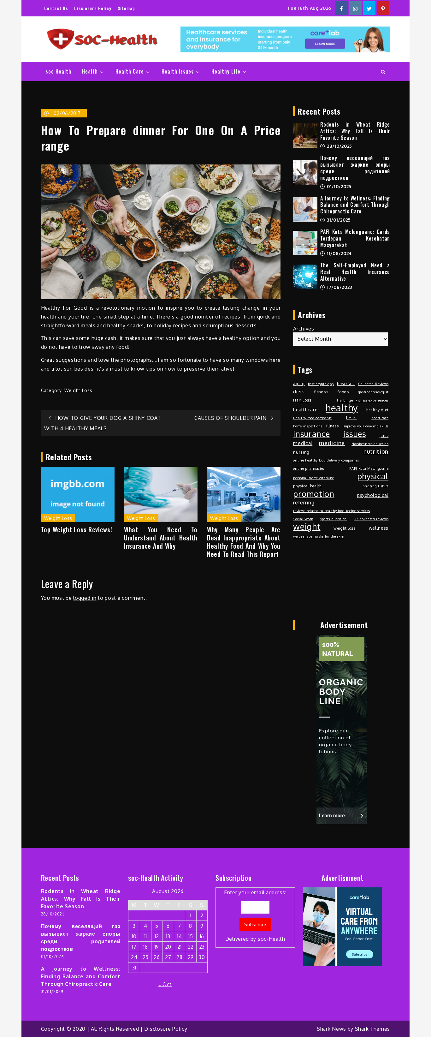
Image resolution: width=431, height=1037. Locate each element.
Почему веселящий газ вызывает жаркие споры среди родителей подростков (355, 167)
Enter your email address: (255, 915)
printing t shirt (375, 486)
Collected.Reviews (373, 384)
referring (303, 502)
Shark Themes (372, 1029)
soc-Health (271, 939)
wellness (379, 528)
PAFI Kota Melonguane (368, 468)
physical (373, 476)
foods (343, 391)
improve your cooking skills (365, 426)
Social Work (303, 519)
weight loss (345, 528)
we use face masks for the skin (318, 536)
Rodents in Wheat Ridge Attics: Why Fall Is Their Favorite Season (355, 131)
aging (299, 383)
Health (90, 71)
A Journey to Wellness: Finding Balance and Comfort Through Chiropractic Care (355, 204)
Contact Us (56, 8)
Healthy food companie (312, 418)
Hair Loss (302, 399)
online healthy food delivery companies (326, 460)
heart (351, 417)
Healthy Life (225, 71)
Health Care (129, 71)
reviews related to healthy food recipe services (331, 511)
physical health (307, 485)
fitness (321, 391)
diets (299, 391)
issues (354, 434)
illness (332, 425)
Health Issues (178, 71)
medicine (332, 442)
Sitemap (126, 8)
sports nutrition (333, 519)
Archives (303, 328)
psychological (372, 495)
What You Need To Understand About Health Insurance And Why (161, 537)
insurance (311, 434)
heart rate (379, 418)
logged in (84, 598)
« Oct (165, 984)
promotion (313, 494)
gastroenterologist (373, 392)
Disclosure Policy (92, 8)
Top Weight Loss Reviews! (76, 529)
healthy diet (377, 409)
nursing (301, 452)
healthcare (305, 410)
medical (302, 443)
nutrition (375, 451)
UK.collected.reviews (371, 519)
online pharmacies (308, 468)
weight (306, 526)
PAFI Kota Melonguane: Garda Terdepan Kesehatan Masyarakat (355, 238)
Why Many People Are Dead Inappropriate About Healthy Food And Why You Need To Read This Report (243, 541)
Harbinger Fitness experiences (362, 400)
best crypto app (321, 384)
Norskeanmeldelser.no (369, 444)
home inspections (307, 426)
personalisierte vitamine (313, 478)
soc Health (58, 71)
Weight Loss (78, 390)
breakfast (346, 383)
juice (384, 435)
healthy (342, 408)
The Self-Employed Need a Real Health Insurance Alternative (355, 271)
